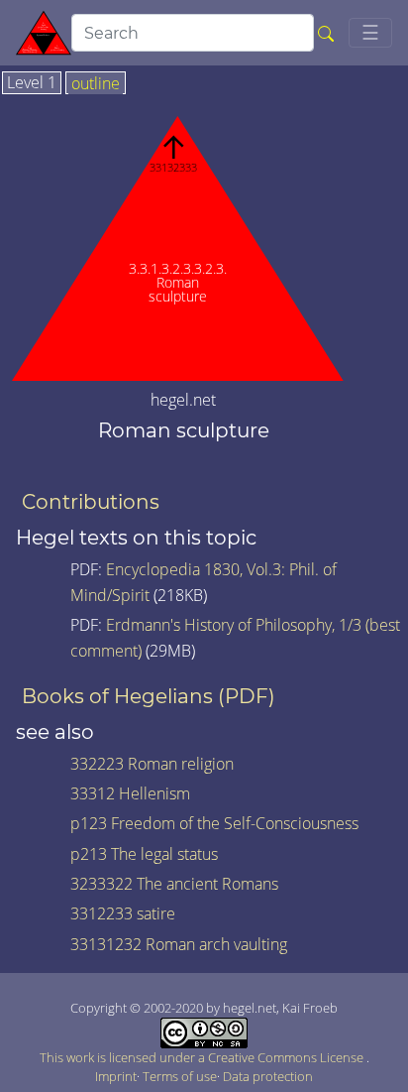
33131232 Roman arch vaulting (178, 944)
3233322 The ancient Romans (174, 884)
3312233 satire (122, 913)
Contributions (90, 502)
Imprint (116, 1076)
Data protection (268, 1076)
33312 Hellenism (130, 793)
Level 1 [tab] (31, 83)
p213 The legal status (144, 854)
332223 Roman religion (152, 764)
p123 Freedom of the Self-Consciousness (214, 823)
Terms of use (180, 1076)
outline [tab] (95, 84)
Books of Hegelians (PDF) (148, 696)
